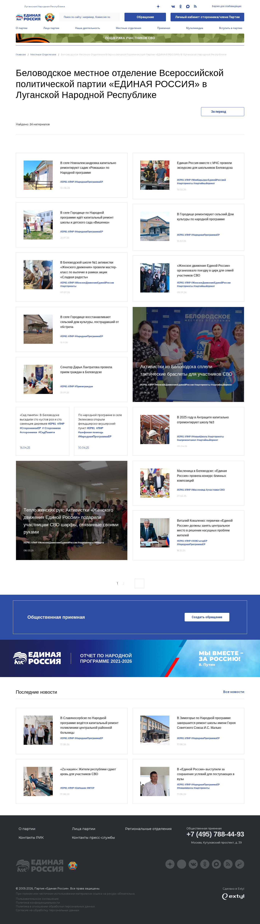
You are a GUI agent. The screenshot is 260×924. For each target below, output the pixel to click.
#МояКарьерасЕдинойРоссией (208, 180)
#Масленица (198, 490)
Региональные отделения (148, 829)
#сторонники (28, 432)
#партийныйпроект (204, 183)
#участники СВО (215, 490)
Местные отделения (128, 28)
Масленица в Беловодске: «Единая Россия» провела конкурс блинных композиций (202, 475)
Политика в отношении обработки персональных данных (55, 906)
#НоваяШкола (199, 436)
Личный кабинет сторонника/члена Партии (207, 17)
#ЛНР (71, 182)
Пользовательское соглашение (37, 899)
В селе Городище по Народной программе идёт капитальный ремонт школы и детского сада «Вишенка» (86, 217)
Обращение (145, 17)
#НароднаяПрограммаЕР (89, 182)
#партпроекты (68, 286)
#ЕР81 (63, 182)
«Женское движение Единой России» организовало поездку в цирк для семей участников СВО (205, 270)
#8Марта (99, 542)
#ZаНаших (80, 788)
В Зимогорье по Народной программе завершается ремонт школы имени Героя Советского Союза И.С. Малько (206, 722)
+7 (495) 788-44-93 (215, 834)
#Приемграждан (84, 386)
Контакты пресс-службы (93, 838)
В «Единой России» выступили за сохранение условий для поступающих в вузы (205, 774)
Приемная (163, 28)
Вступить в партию (230, 28)
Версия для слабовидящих (226, 6)
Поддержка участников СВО (130, 38)
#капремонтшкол (186, 440)
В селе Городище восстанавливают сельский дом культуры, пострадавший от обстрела (89, 321)
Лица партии (51, 28)
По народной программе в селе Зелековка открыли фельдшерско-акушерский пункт (100, 421)
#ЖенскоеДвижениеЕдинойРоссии (94, 282)
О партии (21, 28)
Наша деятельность (87, 28)
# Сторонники (51, 428)
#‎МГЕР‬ (90, 788)
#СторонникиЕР (30, 428)
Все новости (233, 692)
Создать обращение (207, 617)
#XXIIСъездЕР (199, 541)
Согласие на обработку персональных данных (47, 910)
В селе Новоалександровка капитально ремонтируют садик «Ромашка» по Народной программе (88, 167)
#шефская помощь (90, 432)
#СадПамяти (46, 432)
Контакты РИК (31, 838)
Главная (21, 54)
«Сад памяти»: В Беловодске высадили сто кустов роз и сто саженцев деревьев (41, 419)
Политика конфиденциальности (38, 902)
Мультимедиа (194, 28)
